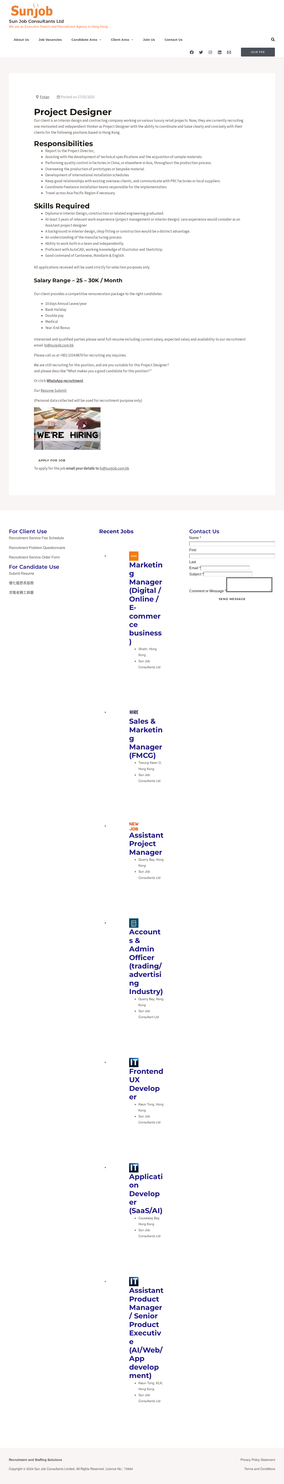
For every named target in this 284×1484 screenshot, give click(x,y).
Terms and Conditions (259, 1468)
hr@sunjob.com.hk (59, 345)
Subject (196, 574)
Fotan (44, 96)
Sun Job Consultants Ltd (36, 21)
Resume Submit (54, 390)
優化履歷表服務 (21, 582)
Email (195, 568)
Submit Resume (21, 573)
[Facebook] (192, 52)
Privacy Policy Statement (258, 1459)
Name (195, 538)
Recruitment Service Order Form (34, 557)
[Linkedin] (220, 52)
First (192, 550)
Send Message (232, 599)
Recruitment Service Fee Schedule (36, 537)
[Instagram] (210, 52)
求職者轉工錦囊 (21, 592)
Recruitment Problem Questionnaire (37, 547)
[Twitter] (201, 52)
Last (192, 562)
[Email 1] (229, 52)
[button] (99, 40)
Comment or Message (207, 591)
